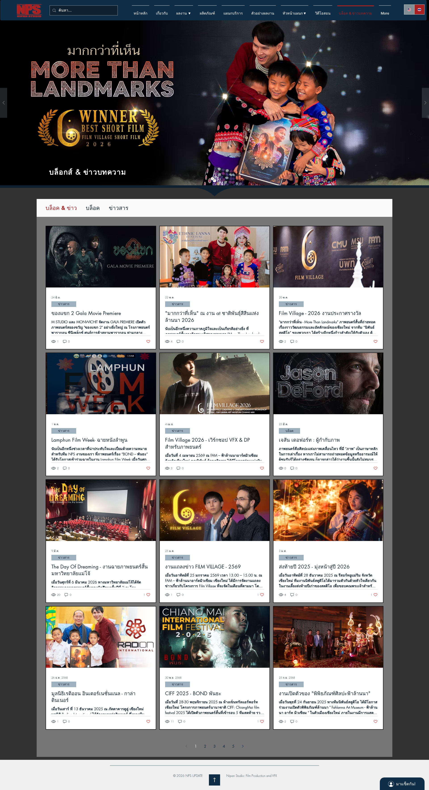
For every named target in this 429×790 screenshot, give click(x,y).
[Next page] (243, 746)
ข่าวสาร (118, 208)
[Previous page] (186, 746)
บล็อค (93, 208)
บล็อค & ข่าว (61, 208)
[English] (409, 9)
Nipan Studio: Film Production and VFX (251, 775)
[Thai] (419, 9)
